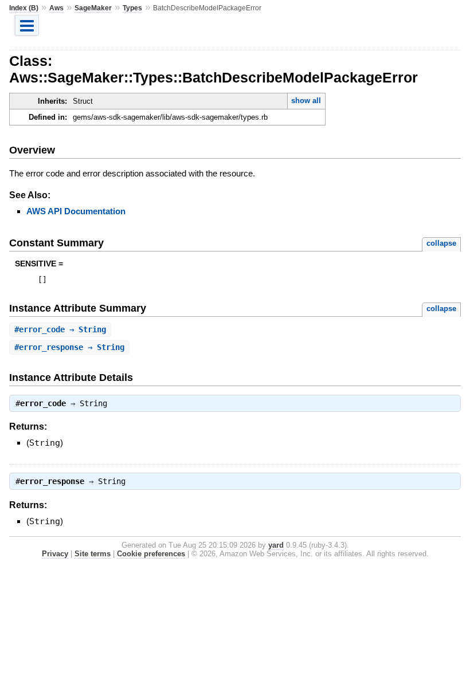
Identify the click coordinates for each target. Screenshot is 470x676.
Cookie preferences (151, 553)
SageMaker (93, 8)
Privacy (55, 553)
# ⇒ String (60, 329)
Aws (56, 8)
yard (276, 545)
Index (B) (23, 8)
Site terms (93, 553)
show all (306, 100)
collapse (441, 243)
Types (132, 8)
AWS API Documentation (76, 211)
